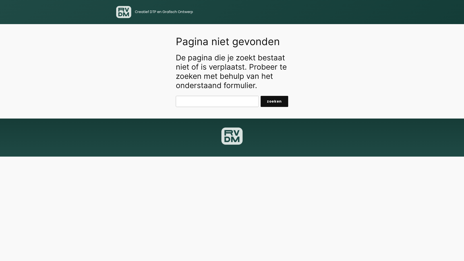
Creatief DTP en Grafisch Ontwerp (164, 11)
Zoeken (274, 101)
